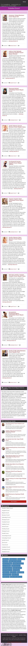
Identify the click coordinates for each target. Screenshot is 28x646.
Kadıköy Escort (5, 524)
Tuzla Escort (5, 545)
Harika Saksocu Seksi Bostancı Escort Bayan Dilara (15, 239)
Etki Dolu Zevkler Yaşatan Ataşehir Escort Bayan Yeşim (17, 275)
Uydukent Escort (6, 547)
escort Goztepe (16, 570)
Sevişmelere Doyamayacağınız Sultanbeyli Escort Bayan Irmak (16, 314)
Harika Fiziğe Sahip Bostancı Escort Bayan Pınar (17, 351)
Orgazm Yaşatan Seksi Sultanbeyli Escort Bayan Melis (16, 200)
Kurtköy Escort (5, 529)
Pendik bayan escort (16, 565)
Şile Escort (4, 542)
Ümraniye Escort (6, 549)
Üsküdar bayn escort (17, 568)
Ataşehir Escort (13, 82)
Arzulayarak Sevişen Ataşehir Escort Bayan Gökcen (15, 163)
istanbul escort (6, 572)
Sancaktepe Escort (6, 535)
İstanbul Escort (6, 522)
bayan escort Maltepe (7, 563)
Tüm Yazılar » (14, 501)
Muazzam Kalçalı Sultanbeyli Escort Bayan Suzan (16, 90)
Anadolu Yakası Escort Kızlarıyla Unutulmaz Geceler (13, 431)
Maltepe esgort (20, 572)
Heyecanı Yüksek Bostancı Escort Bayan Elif (16, 16)
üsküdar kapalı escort (7, 568)
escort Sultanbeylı (6, 565)
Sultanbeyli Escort (14, 120)
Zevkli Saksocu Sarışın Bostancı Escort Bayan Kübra (17, 126)
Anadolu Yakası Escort (7, 508)
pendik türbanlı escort (7, 570)
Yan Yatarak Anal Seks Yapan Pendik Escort (14, 439)
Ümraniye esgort (21, 559)
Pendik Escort (5, 533)
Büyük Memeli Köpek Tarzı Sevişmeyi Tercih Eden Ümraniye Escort (15, 456)
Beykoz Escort (5, 513)
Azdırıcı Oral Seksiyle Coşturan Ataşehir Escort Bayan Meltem (16, 52)
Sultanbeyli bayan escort (18, 563)
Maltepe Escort (5, 531)
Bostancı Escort (13, 45)
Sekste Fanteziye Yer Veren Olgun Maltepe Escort (16, 479)
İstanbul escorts (13, 559)
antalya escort (17, 642)
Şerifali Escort (5, 540)
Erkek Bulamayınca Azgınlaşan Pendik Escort (15, 494)
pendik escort (5, 559)
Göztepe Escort (5, 519)
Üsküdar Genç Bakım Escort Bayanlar (15, 464)
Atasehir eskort (15, 574)
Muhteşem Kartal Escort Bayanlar (14, 471)
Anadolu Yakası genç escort (16, 576)
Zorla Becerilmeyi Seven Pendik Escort (15, 423)
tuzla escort (5, 561)
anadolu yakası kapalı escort (15, 561)
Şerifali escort (13, 572)
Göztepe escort (6, 576)
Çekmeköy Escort (6, 517)
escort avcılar (10, 642)
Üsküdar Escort (5, 551)
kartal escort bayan (7, 574)
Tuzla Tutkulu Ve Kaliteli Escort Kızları (15, 487)
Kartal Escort (5, 526)
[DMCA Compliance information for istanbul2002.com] (6, 644)
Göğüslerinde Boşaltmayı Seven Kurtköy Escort (15, 448)
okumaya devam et (13, 41)
